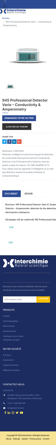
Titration (6, 316)
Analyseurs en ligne (11, 340)
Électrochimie (9, 326)
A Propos (7, 355)
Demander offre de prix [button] (19, 118)
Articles (5, 18)
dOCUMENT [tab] (11, 193)
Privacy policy (35, 439)
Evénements (8, 360)
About (8, 439)
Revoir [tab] (29, 193)
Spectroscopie (9, 331)
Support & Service (11, 365)
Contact (46, 439)
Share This (7, 137)
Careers (25, 439)
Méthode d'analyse (11, 370)
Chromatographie (10, 321)
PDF (11, 227)
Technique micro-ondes (13, 336)
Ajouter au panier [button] (17, 127)
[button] (43, 299)
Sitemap (16, 439)
